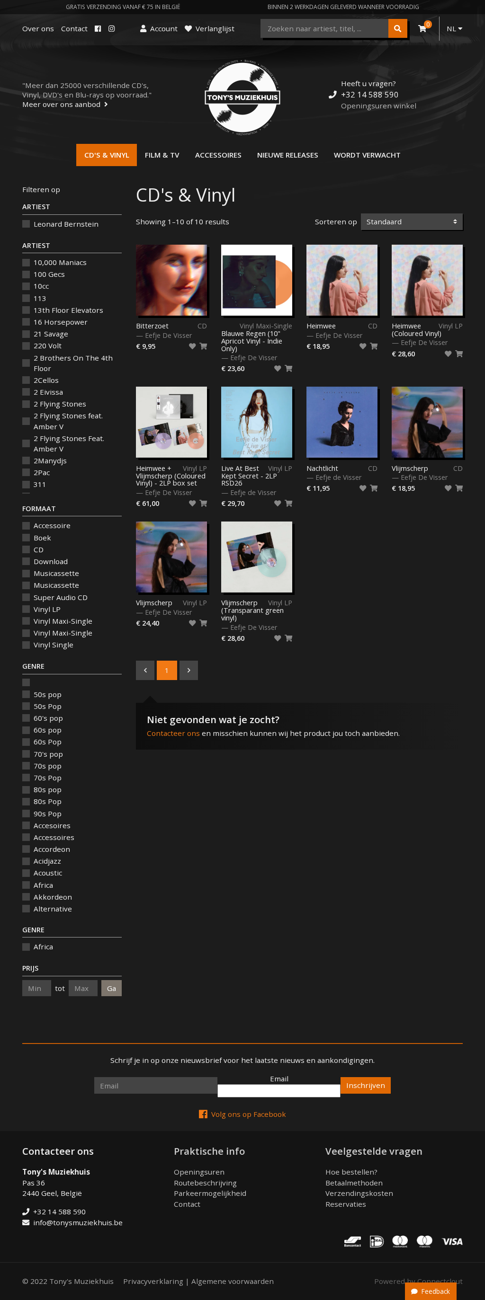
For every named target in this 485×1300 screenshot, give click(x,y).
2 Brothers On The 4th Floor (73, 363)
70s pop (48, 765)
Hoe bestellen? (351, 1171)
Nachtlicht (322, 468)
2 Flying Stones (60, 403)
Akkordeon (53, 897)
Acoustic (48, 872)
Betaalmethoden (354, 1182)
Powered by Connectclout (418, 1281)
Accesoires (52, 825)
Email (279, 1078)
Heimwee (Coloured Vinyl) (416, 329)
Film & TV (162, 154)
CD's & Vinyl (106, 154)
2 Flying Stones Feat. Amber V (69, 443)
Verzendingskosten (359, 1193)
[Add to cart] (203, 346)
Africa (43, 885)
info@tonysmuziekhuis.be (78, 1222)
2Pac (42, 472)
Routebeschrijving (205, 1182)
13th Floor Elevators (68, 310)
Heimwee (321, 326)
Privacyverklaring (153, 1281)
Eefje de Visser (253, 492)
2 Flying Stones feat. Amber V (68, 421)
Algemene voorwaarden (232, 1281)
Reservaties (345, 1204)
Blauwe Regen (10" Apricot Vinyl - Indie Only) (251, 341)
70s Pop (48, 777)
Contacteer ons (173, 733)
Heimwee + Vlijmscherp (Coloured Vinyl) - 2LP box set (171, 476)
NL (452, 28)
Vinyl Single (53, 644)
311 (40, 484)
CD (39, 549)
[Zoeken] (397, 28)
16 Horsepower (61, 322)
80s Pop (48, 801)
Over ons (38, 28)
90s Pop (48, 813)
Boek (42, 537)
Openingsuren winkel (378, 105)
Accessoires (218, 154)
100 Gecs (49, 274)
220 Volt (48, 345)
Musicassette (56, 573)
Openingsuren (199, 1171)
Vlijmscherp (410, 468)
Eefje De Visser (168, 335)
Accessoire (52, 525)
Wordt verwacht (367, 154)
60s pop (48, 729)
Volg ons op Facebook (248, 1114)
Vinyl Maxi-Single (63, 621)
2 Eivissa (48, 392)
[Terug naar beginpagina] (242, 97)
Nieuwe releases (287, 154)
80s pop (48, 789)
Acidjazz (47, 861)
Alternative (53, 908)
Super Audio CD (61, 597)
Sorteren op (336, 221)
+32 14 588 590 (370, 94)
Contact (74, 28)
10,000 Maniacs (60, 262)
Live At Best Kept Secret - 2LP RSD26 (249, 476)
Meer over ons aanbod (61, 104)
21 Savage (51, 333)
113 (40, 298)
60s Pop (48, 741)
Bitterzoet (152, 326)
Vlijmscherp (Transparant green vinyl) (252, 610)
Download (51, 561)
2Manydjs (50, 460)
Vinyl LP (47, 609)
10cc (41, 286)
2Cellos (46, 380)
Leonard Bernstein (66, 224)
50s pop (48, 694)
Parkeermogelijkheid (210, 1193)
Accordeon (52, 849)
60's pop (48, 718)
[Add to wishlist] (192, 346)
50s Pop (48, 706)
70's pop (48, 754)
